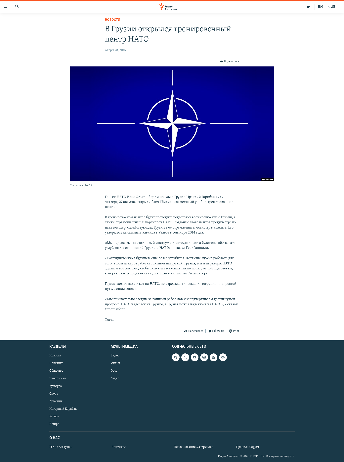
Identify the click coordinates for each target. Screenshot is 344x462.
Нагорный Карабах (63, 408)
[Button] (229, 61)
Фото (114, 370)
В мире (54, 423)
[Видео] (309, 7)
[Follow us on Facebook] (176, 357)
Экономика (57, 378)
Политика (56, 363)
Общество (56, 370)
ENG (320, 6)
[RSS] (213, 357)
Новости (112, 20)
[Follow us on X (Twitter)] (185, 357)
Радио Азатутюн (60, 447)
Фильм (115, 363)
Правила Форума (248, 447)
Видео (115, 355)
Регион (54, 416)
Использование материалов (193, 447)
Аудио (115, 378)
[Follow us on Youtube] (194, 357)
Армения (56, 401)
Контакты (119, 447)
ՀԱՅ (331, 6)
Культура (55, 386)
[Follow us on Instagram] (204, 357)
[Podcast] (223, 357)
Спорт (53, 393)
